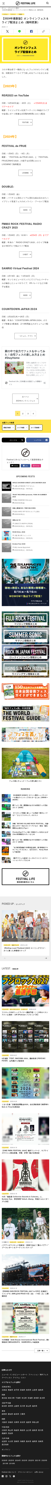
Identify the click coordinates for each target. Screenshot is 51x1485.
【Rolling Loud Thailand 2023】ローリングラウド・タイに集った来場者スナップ (25, 949)
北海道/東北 (6, 1386)
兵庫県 (16, 1422)
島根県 (16, 1430)
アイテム (16, 1377)
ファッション (33, 1374)
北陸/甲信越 (6, 1403)
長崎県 (40, 1441)
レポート (24, 1009)
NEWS (25, 210)
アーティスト (7, 1377)
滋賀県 (28, 1422)
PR (5, 1242)
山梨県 (16, 1406)
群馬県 (36, 1398)
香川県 (40, 1430)
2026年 (4, 1460)
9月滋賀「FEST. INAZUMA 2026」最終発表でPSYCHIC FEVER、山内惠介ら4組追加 (23, 1059)
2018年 (12, 1463)
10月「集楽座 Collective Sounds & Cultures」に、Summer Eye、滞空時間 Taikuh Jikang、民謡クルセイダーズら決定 (25, 1199)
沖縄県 (22, 1441)
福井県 (34, 1406)
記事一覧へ (41, 1350)
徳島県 (34, 1430)
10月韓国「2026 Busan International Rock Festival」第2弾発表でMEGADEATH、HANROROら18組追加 (25, 1340)
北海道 (4, 1390)
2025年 (11, 1460)
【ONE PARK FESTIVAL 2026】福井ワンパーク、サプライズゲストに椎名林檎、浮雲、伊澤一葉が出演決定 (25, 1151)
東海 (3, 1411)
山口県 (28, 1430)
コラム (10, 8)
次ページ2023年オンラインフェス (25, 399)
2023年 (24, 1460)
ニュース (5, 1009)
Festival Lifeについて (9, 1472)
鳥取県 (22, 1430)
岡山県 (10, 1430)
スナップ (7, 945)
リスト (14, 8)
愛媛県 (4, 1433)
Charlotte (31, 1482)
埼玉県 (24, 1398)
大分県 (10, 1441)
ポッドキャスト (15, 1009)
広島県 (4, 1430)
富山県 (28, 1406)
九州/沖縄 (5, 1438)
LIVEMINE (25, 173)
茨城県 (30, 1398)
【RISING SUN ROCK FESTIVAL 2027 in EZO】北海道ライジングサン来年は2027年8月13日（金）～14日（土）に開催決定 (25, 1293)
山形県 (34, 1390)
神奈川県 (11, 1398)
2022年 (31, 1460)
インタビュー (14, 1374)
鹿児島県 (5, 1444)
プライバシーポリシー (25, 1472)
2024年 (18, 1460)
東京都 (4, 1398)
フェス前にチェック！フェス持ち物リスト (25, 781)
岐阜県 (16, 1414)
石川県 (22, 1406)
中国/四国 (5, 1427)
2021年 (38, 1460)
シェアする (37, 440)
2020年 (44, 1460)
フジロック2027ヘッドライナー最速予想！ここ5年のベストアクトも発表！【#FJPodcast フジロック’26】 (25, 1013)
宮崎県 (16, 1441)
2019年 (5, 1463)
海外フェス (15, 945)
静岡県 (4, 1414)
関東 (3, 1394)
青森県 (10, 1390)
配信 (17, 8)
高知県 (10, 1433)
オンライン (6, 1449)
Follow (15, 466)
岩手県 (16, 1390)
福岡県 (34, 1441)
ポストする (13, 440)
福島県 (40, 1390)
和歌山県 (35, 1422)
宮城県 (22, 1390)
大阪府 (4, 1422)
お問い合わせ (39, 1472)
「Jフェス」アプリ (25, 336)
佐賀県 (4, 1441)
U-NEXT (25, 254)
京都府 (10, 1422)
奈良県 (22, 1422)
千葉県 (18, 1398)
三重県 (22, 1414)
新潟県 (4, 1406)
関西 (3, 1419)
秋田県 (28, 1390)
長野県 (10, 1406)
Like (26, 466)
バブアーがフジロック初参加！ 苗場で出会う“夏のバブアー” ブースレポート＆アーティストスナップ (25, 1246)
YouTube (25, 122)
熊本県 (28, 1441)
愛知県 (10, 1414)
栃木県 (42, 1398)
